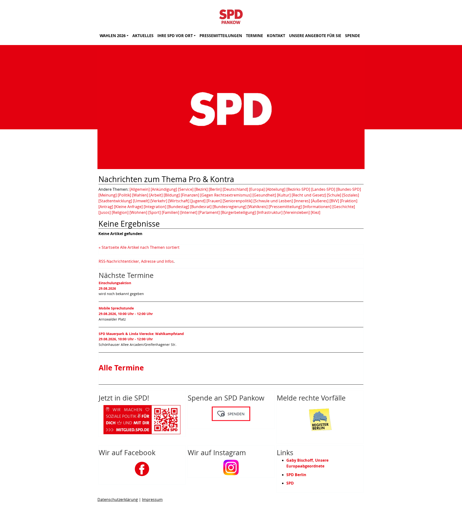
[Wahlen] (140, 195)
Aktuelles (143, 35)
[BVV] (334, 201)
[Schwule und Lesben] (273, 201)
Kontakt (276, 35)
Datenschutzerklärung (117, 499)
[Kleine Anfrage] (128, 206)
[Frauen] (214, 201)
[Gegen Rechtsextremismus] (225, 195)
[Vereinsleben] (296, 212)
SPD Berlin (296, 474)
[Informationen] (317, 206)
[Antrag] (105, 206)
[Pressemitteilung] (285, 206)
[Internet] (188, 212)
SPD (290, 483)
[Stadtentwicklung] (115, 201)
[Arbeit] (156, 195)
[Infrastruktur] (269, 212)
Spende (352, 35)
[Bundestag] (178, 206)
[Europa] (257, 189)
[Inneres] (302, 201)
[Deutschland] (235, 189)
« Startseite (109, 247)
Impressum (152, 499)
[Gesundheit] (264, 195)
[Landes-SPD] (323, 189)
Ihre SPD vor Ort (175, 35)
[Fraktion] (348, 201)
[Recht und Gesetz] (309, 195)
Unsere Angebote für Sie (315, 35)
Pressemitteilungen (220, 35)
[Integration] (155, 206)
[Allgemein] (139, 189)
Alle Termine (121, 368)
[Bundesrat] (201, 206)
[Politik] (124, 195)
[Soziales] (350, 195)
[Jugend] (197, 201)
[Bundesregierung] (229, 206)
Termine (254, 35)
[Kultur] (284, 195)
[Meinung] (107, 195)
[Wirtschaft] (178, 201)
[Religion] (120, 212)
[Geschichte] (343, 206)
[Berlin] (215, 189)
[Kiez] (315, 212)
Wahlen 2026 (113, 35)
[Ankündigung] (164, 189)
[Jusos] (104, 212)
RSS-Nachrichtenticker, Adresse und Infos (136, 261)
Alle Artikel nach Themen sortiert (150, 247)
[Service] (185, 189)
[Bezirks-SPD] (298, 189)
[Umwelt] (141, 201)
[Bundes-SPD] (348, 189)
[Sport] (154, 212)
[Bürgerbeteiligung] (238, 212)
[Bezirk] (201, 189)
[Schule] (334, 195)
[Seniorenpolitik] (237, 201)
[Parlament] (209, 212)
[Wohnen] (138, 212)
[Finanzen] (190, 195)
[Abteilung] (275, 189)
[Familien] (170, 212)
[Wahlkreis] (257, 206)
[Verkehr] (158, 201)
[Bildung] (172, 195)
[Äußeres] (319, 201)
